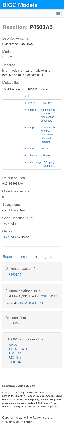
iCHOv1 (14, 344)
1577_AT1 (9, 236)
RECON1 (8, 57)
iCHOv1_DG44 (19, 349)
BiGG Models (19, 4)
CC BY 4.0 (39, 303)
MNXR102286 (49, 296)
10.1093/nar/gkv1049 (47, 406)
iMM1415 (15, 353)
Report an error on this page (26, 256)
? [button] (50, 256)
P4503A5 (15, 274)
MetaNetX (26, 303)
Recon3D (15, 361)
